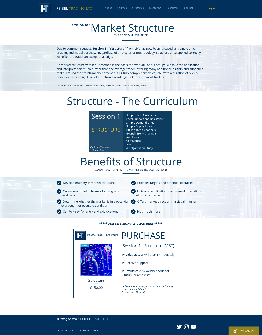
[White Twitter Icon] (179, 327)
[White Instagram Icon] (186, 327)
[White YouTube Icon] (193, 327)
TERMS (96, 330)
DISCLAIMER (83, 330)
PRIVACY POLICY (65, 330)
